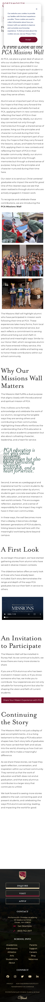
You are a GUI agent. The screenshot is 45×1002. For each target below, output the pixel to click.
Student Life (12, 959)
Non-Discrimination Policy (27, 983)
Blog (33, 956)
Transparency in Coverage (22, 987)
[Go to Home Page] (22, 875)
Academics (11, 945)
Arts (12, 956)
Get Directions (25, 926)
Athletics (12, 952)
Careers (33, 952)
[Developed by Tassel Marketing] (22, 998)
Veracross (33, 959)
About (12, 963)
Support (33, 949)
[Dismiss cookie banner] (36, 8)
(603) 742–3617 (24, 931)
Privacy (10, 983)
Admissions (12, 949)
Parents (33, 945)
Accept (28, 40)
